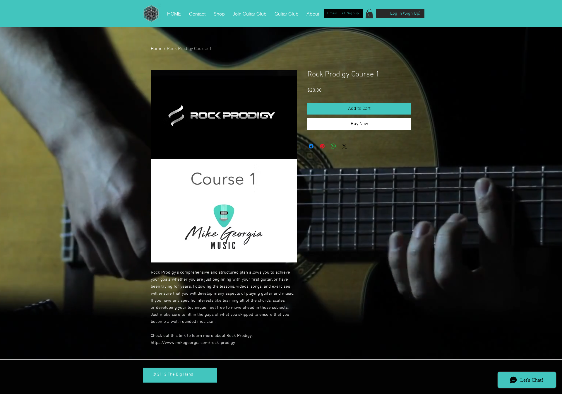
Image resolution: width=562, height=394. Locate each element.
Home (156, 49)
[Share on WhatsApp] (333, 146)
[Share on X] (344, 146)
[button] (369, 13)
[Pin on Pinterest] (322, 146)
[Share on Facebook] (311, 146)
